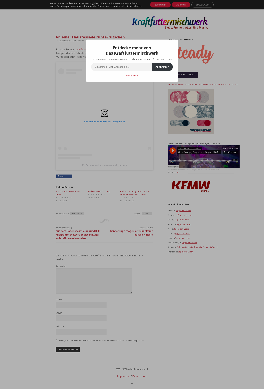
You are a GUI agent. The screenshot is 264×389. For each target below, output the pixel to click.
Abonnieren (162, 66)
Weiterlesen (132, 75)
